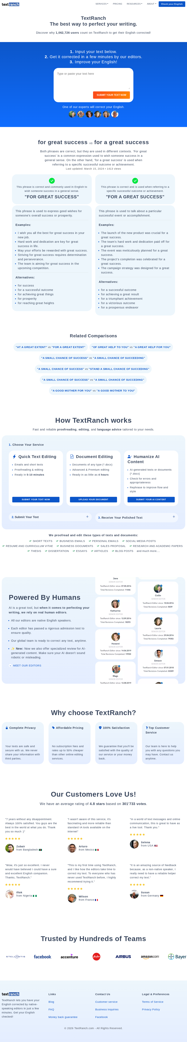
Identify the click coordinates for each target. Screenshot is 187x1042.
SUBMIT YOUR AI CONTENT (151, 499)
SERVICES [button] (101, 4)
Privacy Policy (151, 1009)
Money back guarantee (63, 1017)
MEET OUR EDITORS (26, 665)
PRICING (117, 4)
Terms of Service (152, 1001)
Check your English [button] (172, 4)
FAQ (51, 1009)
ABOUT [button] (151, 4)
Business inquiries (106, 1009)
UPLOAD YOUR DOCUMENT (93, 499)
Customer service (106, 1001)
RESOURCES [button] (134, 4)
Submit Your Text (25, 517)
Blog (51, 1001)
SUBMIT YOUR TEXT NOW (111, 95)
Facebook (101, 1017)
